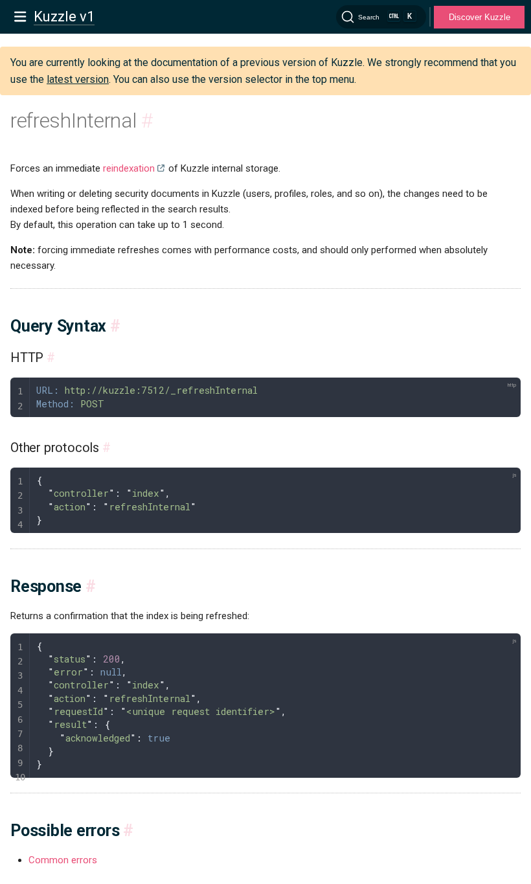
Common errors (62, 860)
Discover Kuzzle (479, 17)
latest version (78, 79)
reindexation (129, 168)
